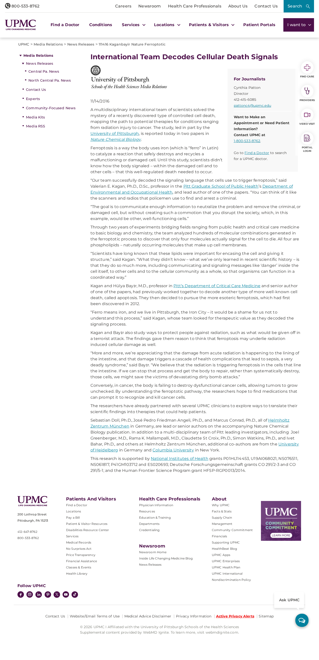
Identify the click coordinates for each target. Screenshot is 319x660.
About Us (237, 6)
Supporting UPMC (226, 542)
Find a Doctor (65, 24)
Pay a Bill (73, 517)
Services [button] (131, 24)
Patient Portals (259, 24)
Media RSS (35, 126)
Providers (307, 100)
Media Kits (35, 117)
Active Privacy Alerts (235, 616)
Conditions (100, 24)
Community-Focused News (51, 108)
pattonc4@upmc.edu (252, 105)
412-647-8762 (27, 532)
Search (295, 6)
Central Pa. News (43, 71)
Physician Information (156, 505)
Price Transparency (80, 555)
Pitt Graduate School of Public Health (221, 186)
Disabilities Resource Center (87, 530)
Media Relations (38, 55)
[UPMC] (20, 25)
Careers (123, 6)
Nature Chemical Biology (115, 139)
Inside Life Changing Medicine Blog (166, 558)
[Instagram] (29, 595)
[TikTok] (75, 594)
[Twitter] (57, 594)
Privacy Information (194, 616)
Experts (33, 99)
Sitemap (266, 616)
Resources (147, 511)
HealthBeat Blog (224, 548)
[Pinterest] (48, 595)
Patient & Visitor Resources (86, 524)
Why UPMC (221, 505)
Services (72, 536)
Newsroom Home (153, 552)
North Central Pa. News (49, 80)
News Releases (39, 63)
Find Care (307, 76)
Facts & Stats (222, 511)
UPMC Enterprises (226, 561)
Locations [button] (165, 24)
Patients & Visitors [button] (209, 24)
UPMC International (227, 573)
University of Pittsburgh (114, 133)
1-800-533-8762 (247, 141)
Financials (219, 536)
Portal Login (307, 149)
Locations (73, 511)
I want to (297, 24)
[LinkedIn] (38, 595)
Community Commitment (232, 530)
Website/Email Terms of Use (95, 616)
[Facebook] (20, 595)
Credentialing (149, 530)
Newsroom (149, 6)
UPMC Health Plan (226, 567)
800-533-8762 (24, 6)
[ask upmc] (302, 620)
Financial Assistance (81, 561)
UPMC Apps (221, 555)
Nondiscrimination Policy (231, 580)
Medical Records (78, 542)
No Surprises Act (79, 548)
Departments (149, 524)
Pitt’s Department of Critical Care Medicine (216, 285)
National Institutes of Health (179, 458)
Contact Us (266, 6)
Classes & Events (78, 567)
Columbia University (173, 450)
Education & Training (155, 517)
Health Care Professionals (194, 6)
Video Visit (307, 123)
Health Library (76, 573)
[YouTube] (66, 595)
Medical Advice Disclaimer (147, 616)
